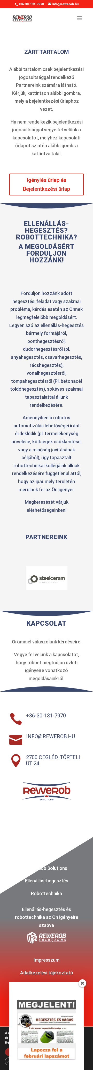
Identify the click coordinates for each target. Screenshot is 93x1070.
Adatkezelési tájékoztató (46, 972)
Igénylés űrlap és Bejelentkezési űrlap (46, 184)
